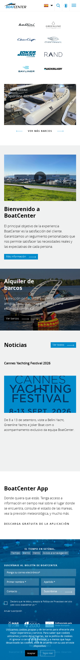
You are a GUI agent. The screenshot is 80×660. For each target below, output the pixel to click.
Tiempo (15, 552)
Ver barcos (12, 318)
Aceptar (31, 653)
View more (40, 104)
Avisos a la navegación (55, 552)
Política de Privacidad (53, 601)
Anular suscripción (13, 610)
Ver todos (59, 345)
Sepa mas (48, 653)
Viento (26, 552)
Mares (36, 552)
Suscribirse (50, 591)
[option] (40, 104)
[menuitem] (49, 5)
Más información (16, 256)
